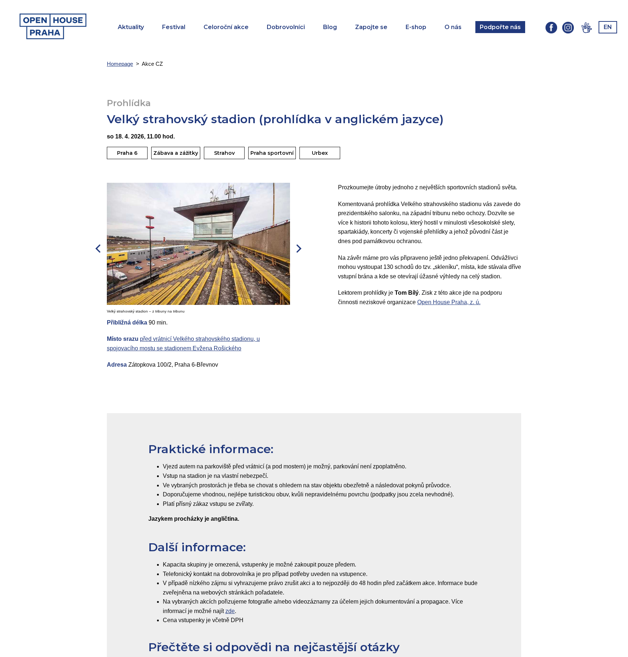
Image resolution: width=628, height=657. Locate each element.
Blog (330, 27)
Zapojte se (371, 27)
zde (230, 611)
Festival (173, 27)
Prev (98, 248)
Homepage (120, 64)
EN (608, 27)
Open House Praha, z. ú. (448, 302)
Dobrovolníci (286, 27)
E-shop (416, 27)
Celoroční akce (226, 27)
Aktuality (131, 27)
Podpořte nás (500, 27)
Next (299, 248)
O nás (453, 27)
